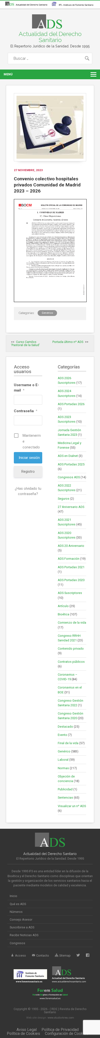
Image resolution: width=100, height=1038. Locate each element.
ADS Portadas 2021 (71, 567)
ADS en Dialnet (68, 456)
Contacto (42, 955)
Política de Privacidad (60, 1029)
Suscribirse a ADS (22, 927)
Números (16, 912)
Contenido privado (71, 648)
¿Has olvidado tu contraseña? (28, 491)
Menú (8, 74)
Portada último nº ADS (67, 342)
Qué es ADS (18, 904)
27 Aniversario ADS (71, 507)
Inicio (13, 896)
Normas (63, 768)
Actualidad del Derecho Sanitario (50, 36)
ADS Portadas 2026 (71, 404)
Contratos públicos (71, 661)
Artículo (63, 606)
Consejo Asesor (21, 919)
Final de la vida (68, 743)
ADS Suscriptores (70, 593)
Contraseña (25, 411)
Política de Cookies (23, 1033)
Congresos (17, 943)
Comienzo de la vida (72, 622)
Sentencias (65, 797)
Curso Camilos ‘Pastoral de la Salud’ (25, 343)
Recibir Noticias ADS (24, 935)
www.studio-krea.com (61, 1017)
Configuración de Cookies (66, 1033)
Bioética (63, 614)
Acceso (20, 955)
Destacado (65, 726)
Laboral (63, 759)
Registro (28, 471)
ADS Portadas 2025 (71, 464)
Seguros (63, 498)
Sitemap (64, 955)
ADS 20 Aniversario (71, 546)
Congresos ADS (69, 477)
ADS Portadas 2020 (71, 580)
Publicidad (65, 789)
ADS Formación (68, 558)
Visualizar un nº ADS (72, 806)
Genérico (47, 312)
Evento (62, 735)
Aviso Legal (27, 1029)
